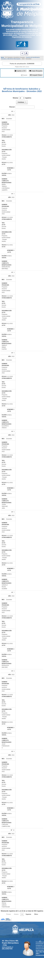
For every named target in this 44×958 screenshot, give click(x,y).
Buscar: (12, 107)
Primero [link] (8, 914)
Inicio (2, 57)
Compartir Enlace (36, 75)
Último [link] (36, 914)
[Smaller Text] (22, 55)
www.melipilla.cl (7, 947)
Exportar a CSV (21, 71)
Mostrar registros (22, 98)
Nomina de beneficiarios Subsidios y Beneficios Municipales (20, 58)
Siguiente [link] (28, 914)
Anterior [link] (16, 914)
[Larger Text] (26, 55)
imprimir (25, 75)
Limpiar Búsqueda (36, 71)
